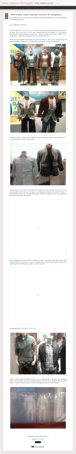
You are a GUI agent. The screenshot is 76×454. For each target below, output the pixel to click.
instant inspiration (27, 30)
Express (12, 260)
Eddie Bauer (43, 39)
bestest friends (27, 32)
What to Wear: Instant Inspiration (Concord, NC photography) (36, 14)
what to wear (40, 439)
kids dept (64, 190)
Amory (46, 436)
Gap (20, 190)
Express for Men (28, 328)
